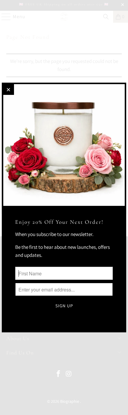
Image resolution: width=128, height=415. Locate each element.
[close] (8, 89)
